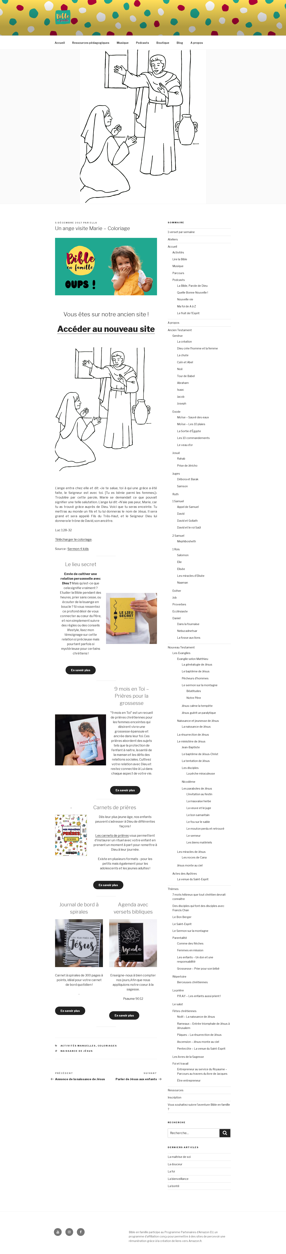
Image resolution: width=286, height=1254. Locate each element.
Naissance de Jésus (77, 1051)
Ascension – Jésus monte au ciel (198, 1041)
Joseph (181, 403)
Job (174, 597)
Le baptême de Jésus (196, 671)
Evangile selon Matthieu (192, 658)
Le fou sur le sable (198, 821)
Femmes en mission (190, 950)
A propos (196, 42)
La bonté (173, 1186)
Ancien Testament (180, 330)
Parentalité (179, 937)
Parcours (178, 273)
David (180, 513)
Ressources (175, 1090)
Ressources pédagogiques (90, 42)
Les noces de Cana (194, 857)
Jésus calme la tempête (197, 705)
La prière (178, 990)
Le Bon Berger (181, 917)
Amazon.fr (195, 1241)
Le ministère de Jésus (191, 741)
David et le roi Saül (189, 527)
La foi (171, 1171)
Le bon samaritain (198, 815)
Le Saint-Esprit (182, 924)
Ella (93, 222)
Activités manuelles (78, 1045)
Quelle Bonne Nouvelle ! (192, 292)
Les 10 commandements (193, 438)
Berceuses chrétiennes (192, 982)
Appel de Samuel (188, 506)
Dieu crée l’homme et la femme (197, 348)
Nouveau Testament (181, 647)
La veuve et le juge (198, 808)
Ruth (175, 494)
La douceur (175, 1164)
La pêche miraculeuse (200, 773)
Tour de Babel (186, 376)
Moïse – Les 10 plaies (191, 424)
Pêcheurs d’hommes (195, 678)
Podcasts (142, 42)
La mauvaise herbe (198, 801)
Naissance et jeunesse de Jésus (198, 720)
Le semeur (193, 835)
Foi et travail (180, 1063)
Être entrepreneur (189, 1080)
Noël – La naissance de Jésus (196, 1016)
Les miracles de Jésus (191, 851)
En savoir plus (80, 670)
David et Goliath (187, 520)
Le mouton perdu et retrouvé (205, 828)
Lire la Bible (179, 259)
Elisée (181, 569)
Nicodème (188, 781)
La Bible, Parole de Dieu (192, 285)
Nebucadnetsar (187, 630)
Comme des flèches (190, 943)
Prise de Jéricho (187, 465)
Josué (176, 453)
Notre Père (193, 697)
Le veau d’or (185, 445)
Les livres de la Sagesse (188, 1056)
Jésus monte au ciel (190, 865)
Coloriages (107, 1045)
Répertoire (179, 976)
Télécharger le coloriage (73, 539)
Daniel (176, 618)
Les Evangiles (181, 653)
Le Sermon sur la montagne (190, 930)
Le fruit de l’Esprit (188, 313)
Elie (179, 562)
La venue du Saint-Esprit (193, 879)
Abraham (183, 382)
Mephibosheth (186, 541)
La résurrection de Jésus (193, 734)
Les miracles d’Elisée (190, 575)
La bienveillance (178, 1178)
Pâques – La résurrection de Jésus (199, 1034)
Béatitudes (193, 691)
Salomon (183, 555)
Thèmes (173, 889)
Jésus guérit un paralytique (199, 712)
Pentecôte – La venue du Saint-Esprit (201, 1048)
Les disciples (190, 767)
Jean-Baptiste (191, 747)
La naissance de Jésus (196, 726)
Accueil (60, 42)
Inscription (174, 1097)
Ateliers (173, 239)
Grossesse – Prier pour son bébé (198, 968)
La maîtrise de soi (179, 1156)
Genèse (177, 335)
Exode (176, 411)
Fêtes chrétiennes (184, 1011)
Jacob (180, 396)
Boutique (162, 42)
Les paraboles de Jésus (197, 788)
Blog (180, 42)
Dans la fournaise (188, 624)
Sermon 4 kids (78, 549)
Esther (176, 590)
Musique (123, 42)
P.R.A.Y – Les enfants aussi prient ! (199, 996)
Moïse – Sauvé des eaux (193, 417)
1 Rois (176, 549)
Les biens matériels (199, 842)
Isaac (180, 389)
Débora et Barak (187, 479)
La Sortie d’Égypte (189, 431)
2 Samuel (178, 535)
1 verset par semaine (181, 232)
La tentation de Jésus (196, 760)
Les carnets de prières (112, 835)
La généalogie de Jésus (197, 664)
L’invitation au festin (199, 794)
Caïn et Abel (185, 362)
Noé (180, 369)
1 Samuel (178, 501)
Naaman (182, 582)
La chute (183, 355)
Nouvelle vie (185, 299)
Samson (182, 486)
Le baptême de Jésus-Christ (200, 754)
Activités (178, 252)
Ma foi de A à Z (186, 306)
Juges (176, 473)
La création (184, 341)
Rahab (181, 458)
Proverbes (179, 604)
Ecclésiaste (180, 611)
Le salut (177, 1004)
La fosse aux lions (188, 637)
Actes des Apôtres (184, 873)
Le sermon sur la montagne (200, 685)
